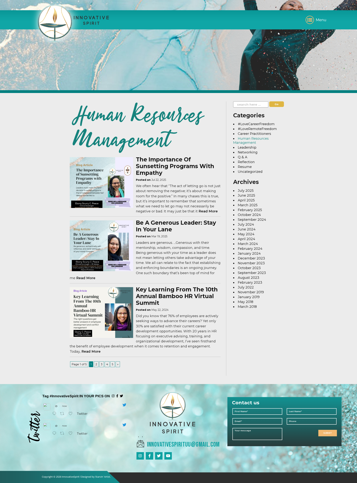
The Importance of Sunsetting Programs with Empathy (175, 166)
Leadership (247, 147)
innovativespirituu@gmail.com (183, 444)
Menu (321, 20)
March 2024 (248, 244)
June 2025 (246, 195)
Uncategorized (250, 172)
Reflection (246, 162)
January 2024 (249, 253)
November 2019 (251, 292)
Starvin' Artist (102, 476)
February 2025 (250, 210)
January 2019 (249, 297)
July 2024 (246, 224)
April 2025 (246, 200)
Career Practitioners (254, 134)
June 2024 (246, 229)
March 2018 (247, 307)
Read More (208, 211)
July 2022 (246, 287)
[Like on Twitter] (71, 414)
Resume (245, 167)
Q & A (242, 157)
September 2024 (252, 220)
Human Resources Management (251, 141)
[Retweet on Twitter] (63, 414)
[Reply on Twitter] (55, 414)
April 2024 (246, 239)
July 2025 (246, 191)
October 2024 (249, 215)
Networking (248, 152)
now (64, 406)
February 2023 (250, 282)
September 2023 (252, 273)
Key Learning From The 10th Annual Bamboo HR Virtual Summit (177, 296)
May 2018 (245, 302)
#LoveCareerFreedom (256, 124)
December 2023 (251, 258)
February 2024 (250, 249)
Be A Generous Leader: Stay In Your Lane (176, 226)
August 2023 (248, 278)
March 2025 (248, 205)
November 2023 (251, 263)
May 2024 (246, 234)
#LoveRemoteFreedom (257, 129)
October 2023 (249, 268)
